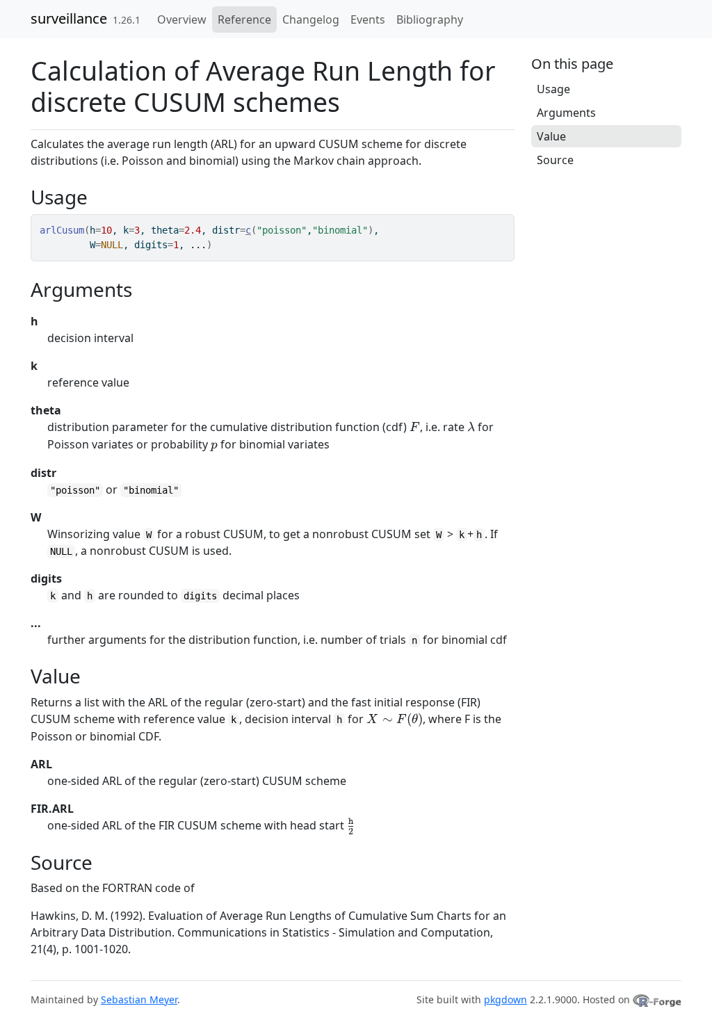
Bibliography (429, 19)
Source (555, 160)
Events (367, 19)
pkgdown (505, 999)
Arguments (566, 112)
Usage (553, 89)
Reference (244, 19)
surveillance (69, 18)
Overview (182, 19)
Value (551, 136)
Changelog (310, 19)
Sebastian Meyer (139, 999)
